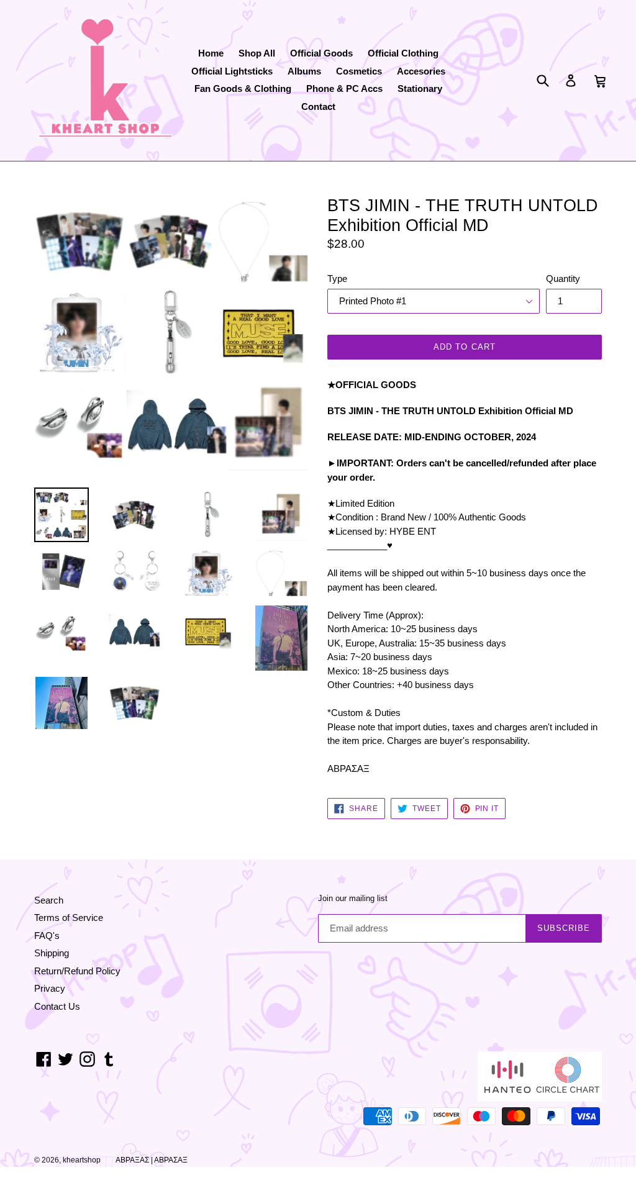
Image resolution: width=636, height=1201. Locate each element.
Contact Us (57, 1006)
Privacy (49, 988)
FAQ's (47, 935)
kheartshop (82, 1160)
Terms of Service (68, 917)
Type (337, 278)
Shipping (51, 953)
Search (48, 900)
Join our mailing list (353, 898)
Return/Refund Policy (77, 971)
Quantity (563, 278)
